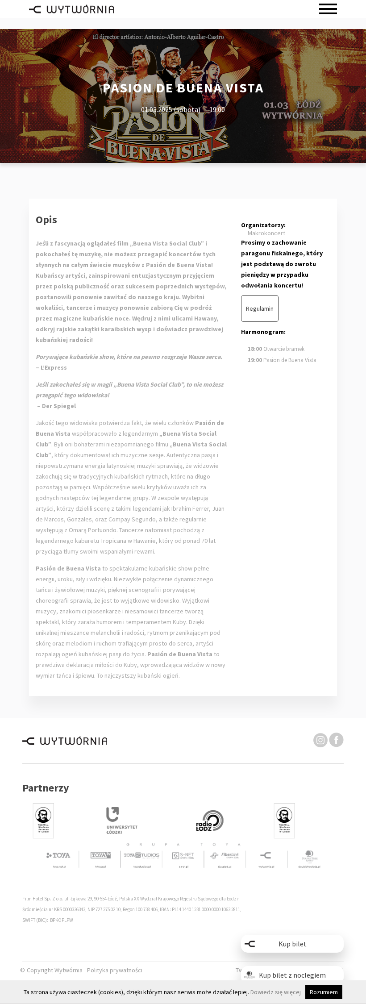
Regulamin (260, 308)
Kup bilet (293, 943)
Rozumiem (324, 992)
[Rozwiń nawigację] (328, 9)
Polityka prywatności (114, 970)
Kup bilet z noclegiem (292, 975)
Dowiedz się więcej (275, 992)
